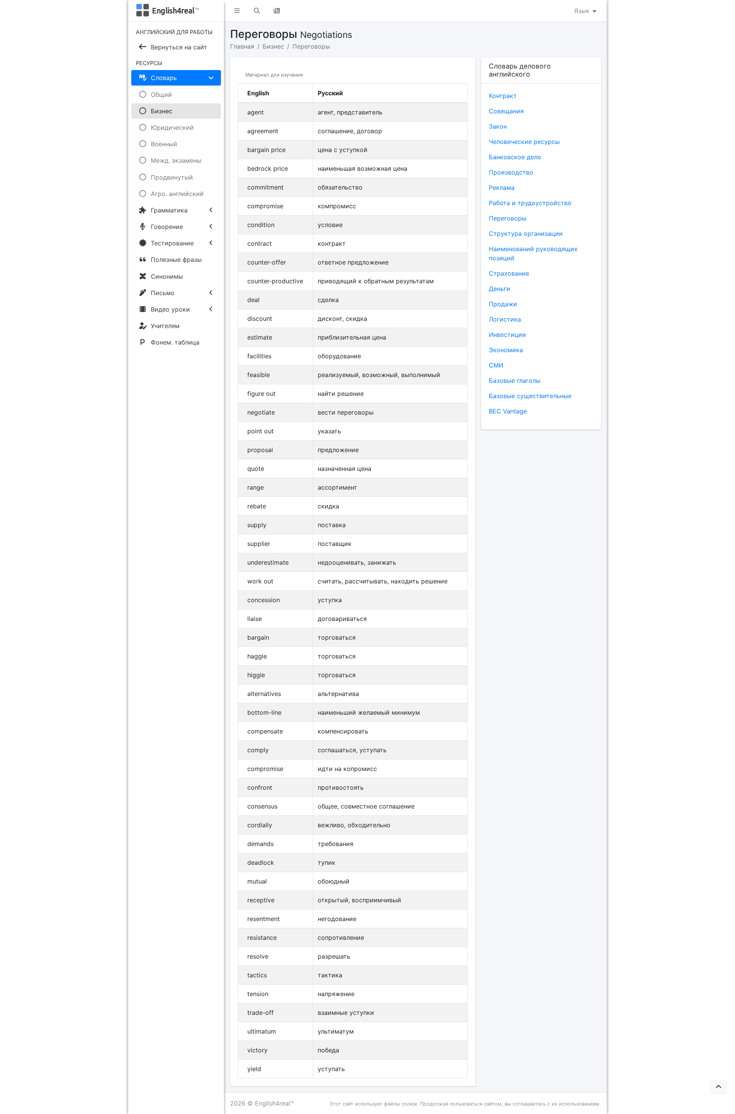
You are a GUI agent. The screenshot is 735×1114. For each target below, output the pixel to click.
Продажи (503, 304)
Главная (242, 46)
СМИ (496, 365)
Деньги (499, 288)
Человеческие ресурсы (524, 141)
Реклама (501, 187)
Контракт (503, 96)
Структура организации (526, 233)
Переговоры (311, 46)
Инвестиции (507, 334)
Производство (511, 172)
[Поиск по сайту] (257, 10)
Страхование (509, 273)
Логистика (505, 319)
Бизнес (273, 46)
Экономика (506, 350)
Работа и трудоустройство (530, 203)
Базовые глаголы (515, 380)
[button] (237, 10)
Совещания (506, 111)
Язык (582, 11)
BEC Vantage (508, 411)
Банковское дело (515, 157)
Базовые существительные (530, 396)
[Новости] (277, 10)
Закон (498, 126)
